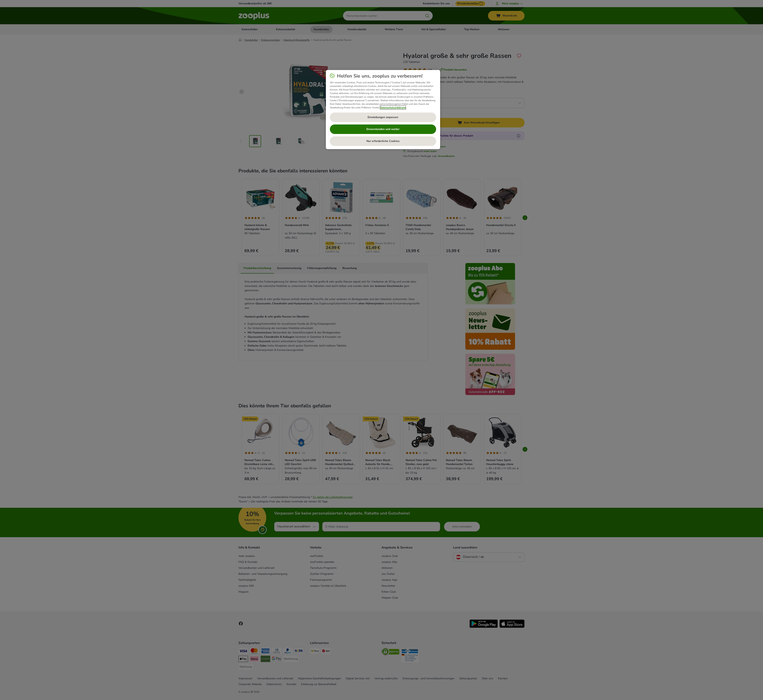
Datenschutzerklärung (393, 107)
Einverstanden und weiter (382, 129)
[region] (383, 109)
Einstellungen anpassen (383, 117)
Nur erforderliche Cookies (383, 141)
